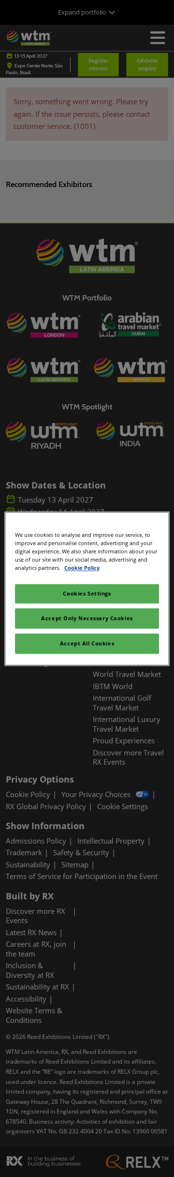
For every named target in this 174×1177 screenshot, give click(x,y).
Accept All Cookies (87, 643)
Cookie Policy (82, 567)
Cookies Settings (87, 593)
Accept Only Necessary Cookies (87, 618)
